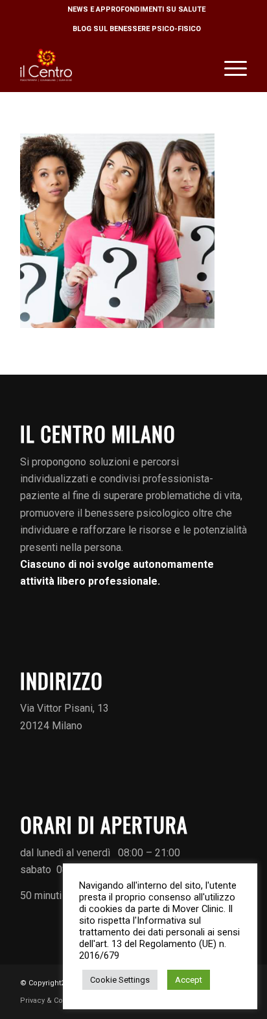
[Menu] (229, 65)
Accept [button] (188, 980)
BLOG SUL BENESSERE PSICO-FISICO (137, 29)
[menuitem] (137, 9)
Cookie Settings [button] (120, 980)
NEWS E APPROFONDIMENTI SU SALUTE (136, 9)
